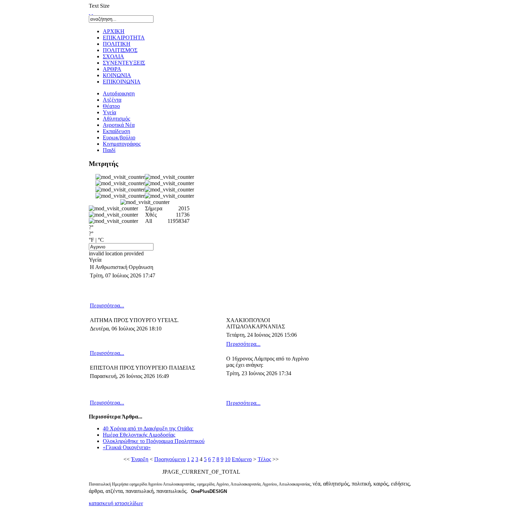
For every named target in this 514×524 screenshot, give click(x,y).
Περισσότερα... (107, 305)
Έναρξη (139, 459)
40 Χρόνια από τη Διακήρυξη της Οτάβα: (148, 428)
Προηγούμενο (170, 459)
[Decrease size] (92, 12)
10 (227, 459)
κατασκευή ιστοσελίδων (116, 503)
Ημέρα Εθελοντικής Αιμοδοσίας (139, 435)
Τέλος (264, 459)
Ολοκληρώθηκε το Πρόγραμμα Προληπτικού (154, 441)
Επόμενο (242, 459)
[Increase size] (89, 12)
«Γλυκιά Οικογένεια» (127, 447)
